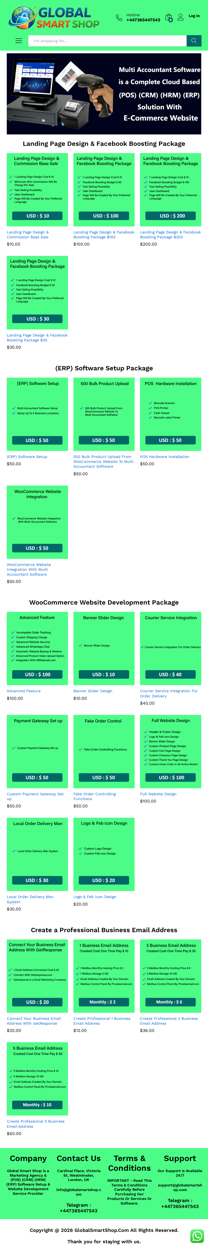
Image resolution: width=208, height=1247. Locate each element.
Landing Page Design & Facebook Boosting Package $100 (103, 234)
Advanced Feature (24, 691)
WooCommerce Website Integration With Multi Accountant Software (29, 569)
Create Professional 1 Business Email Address (101, 1020)
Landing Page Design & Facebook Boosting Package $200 (170, 234)
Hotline (133, 15)
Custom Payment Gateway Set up (35, 796)
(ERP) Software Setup (27, 456)
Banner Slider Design (92, 691)
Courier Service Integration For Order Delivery (169, 693)
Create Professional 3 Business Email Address (169, 1020)
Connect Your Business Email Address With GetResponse (34, 1020)
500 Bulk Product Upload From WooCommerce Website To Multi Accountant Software (103, 461)
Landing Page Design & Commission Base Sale (28, 234)
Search (194, 41)
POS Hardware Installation (164, 456)
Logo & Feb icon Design (94, 897)
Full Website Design (158, 794)
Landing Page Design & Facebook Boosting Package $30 (37, 337)
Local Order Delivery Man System (30, 899)
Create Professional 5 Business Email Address (35, 1123)
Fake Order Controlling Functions (94, 796)
